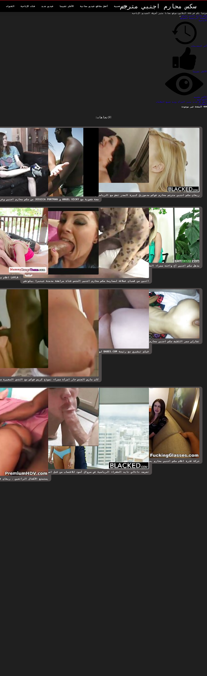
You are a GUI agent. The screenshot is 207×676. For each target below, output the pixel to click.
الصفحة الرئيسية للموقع (193, 18)
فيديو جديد (47, 6)
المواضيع (202, 99)
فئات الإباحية (28, 6)
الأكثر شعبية (120, 6)
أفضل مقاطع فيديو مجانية (94, 6)
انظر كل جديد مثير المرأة (192, 102)
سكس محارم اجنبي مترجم (193, 15)
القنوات (10, 6)
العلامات (203, 104)
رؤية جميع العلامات (166, 102)
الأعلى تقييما (66, 6)
